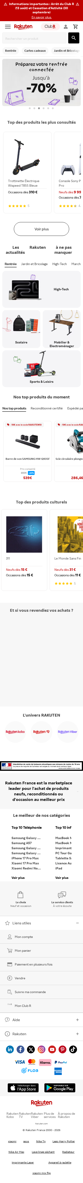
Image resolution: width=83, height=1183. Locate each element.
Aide (16, 1019)
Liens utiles (21, 923)
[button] (41, 10)
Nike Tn (41, 1141)
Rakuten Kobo (12, 1115)
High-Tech (59, 264)
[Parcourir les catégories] (8, 27)
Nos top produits (14, 408)
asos (26, 1141)
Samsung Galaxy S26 (27, 838)
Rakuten (19, 1034)
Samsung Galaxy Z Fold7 (28, 853)
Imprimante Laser (23, 1162)
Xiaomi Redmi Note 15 (28, 868)
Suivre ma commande (30, 992)
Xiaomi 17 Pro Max (25, 863)
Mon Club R (23, 1006)
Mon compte (24, 937)
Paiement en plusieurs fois (33, 964)
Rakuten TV (25, 1115)
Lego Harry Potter (64, 1141)
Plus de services (50, 1115)
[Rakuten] (22, 26)
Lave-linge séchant (43, 1152)
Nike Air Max (16, 1152)
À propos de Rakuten (66, 1115)
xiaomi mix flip (42, 1173)
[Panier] (75, 27)
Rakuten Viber (37, 1115)
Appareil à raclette (59, 1162)
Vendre (20, 978)
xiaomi (12, 1141)
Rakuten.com (41, 1123)
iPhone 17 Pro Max (25, 858)
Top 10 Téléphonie (27, 827)
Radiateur (68, 1152)
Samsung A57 (22, 843)
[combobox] (35, 38)
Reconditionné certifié (47, 408)
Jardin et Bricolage (34, 264)
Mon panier (23, 950)
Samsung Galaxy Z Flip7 (28, 848)
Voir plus (42, 229)
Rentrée (11, 264)
